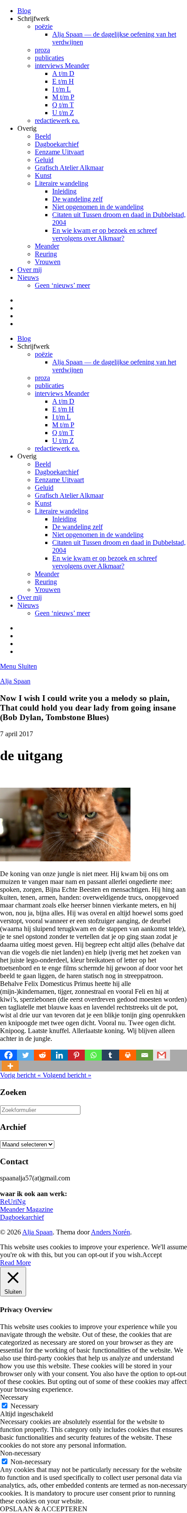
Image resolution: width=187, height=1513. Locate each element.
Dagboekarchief (57, 144)
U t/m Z (63, 112)
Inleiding (64, 191)
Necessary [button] (14, 1397)
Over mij (29, 269)
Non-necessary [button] (20, 1453)
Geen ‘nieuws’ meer (62, 285)
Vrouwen (47, 261)
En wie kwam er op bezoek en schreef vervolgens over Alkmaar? (104, 234)
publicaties (49, 57)
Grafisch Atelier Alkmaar (69, 167)
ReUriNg (13, 1201)
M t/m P (63, 97)
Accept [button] (152, 1254)
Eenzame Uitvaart (59, 152)
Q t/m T (63, 105)
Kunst (43, 175)
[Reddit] (42, 1055)
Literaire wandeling (61, 183)
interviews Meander (62, 65)
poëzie (44, 26)
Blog (24, 10)
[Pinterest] (76, 1055)
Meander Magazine (26, 1209)
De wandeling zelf (77, 199)
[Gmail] (161, 1055)
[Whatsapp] (93, 1055)
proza (42, 50)
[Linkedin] (59, 1055)
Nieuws (28, 277)
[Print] (127, 1055)
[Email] (144, 1055)
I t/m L (61, 89)
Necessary (24, 1406)
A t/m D (63, 73)
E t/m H (63, 81)
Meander (47, 246)
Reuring (46, 254)
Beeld (43, 136)
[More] (10, 1066)
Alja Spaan (15, 681)
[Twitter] (25, 1055)
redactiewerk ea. (57, 120)
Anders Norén (110, 1232)
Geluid (44, 159)
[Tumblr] (110, 1055)
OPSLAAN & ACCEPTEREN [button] (43, 1509)
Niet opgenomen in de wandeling (98, 207)
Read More (15, 1262)
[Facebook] (8, 1055)
